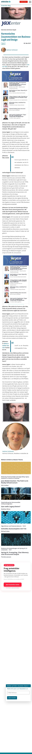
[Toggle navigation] (6, 2)
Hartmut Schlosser (12, 50)
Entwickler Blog (6, 5)
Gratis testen (23, 1)
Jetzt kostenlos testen (12, 584)
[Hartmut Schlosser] (3, 50)
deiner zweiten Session (5, 345)
